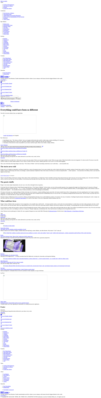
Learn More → (4, 79)
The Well (5, 64)
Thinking (5, 41)
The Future (5, 48)
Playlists (5, 7)
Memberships (6, 74)
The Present (5, 47)
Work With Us (6, 375)
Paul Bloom (5, 30)
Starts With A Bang (7, 59)
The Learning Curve (7, 61)
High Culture (6, 44)
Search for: (3, 96)
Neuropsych (6, 39)
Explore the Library (7, 8)
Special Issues (6, 53)
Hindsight (5, 18)
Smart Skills (6, 43)
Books (2, 235)
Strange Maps (6, 66)
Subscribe (8, 105)
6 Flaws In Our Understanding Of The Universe (13, 16)
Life (4, 49)
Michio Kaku (6, 24)
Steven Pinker (6, 29)
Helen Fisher (6, 33)
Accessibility (6, 380)
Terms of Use (6, 379)
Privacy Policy (6, 377)
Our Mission (6, 374)
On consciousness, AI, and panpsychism (9, 255)
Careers (5, 381)
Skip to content (4, 1)
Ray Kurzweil (6, 31)
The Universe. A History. (8, 13)
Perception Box (6, 65)
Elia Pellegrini (10, 135)
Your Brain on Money (8, 6)
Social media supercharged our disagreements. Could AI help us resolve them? (17, 269)
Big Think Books (7, 58)
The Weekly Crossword (8, 389)
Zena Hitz (5, 27)
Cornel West (6, 32)
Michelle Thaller (6, 26)
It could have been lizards (20, 198)
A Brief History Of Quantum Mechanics (12, 15)
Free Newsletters (7, 72)
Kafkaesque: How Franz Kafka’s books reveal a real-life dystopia (15, 302)
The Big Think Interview (8, 4)
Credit (4, 135)
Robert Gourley (6, 175)
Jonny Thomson (4, 145)
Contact (5, 376)
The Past (5, 46)
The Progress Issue (7, 14)
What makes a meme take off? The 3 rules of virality (12, 262)
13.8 (4, 68)
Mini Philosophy (7, 60)
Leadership (5, 42)
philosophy (3, 214)
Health (4, 51)
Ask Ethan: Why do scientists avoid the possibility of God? (13, 229)
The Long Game (7, 63)
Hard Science (6, 52)
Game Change (6, 19)
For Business (3, 105)
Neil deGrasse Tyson (7, 25)
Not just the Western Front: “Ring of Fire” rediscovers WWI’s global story (17, 236)
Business (5, 38)
